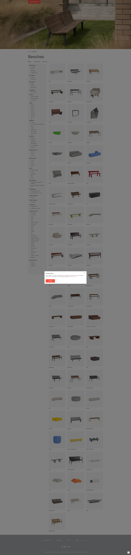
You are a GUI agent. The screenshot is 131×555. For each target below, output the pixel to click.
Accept (50, 280)
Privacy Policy (74, 276)
